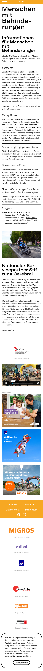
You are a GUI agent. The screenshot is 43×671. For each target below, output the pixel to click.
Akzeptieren (21, 662)
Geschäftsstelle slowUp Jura (17, 215)
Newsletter (29, 504)
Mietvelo (33, 202)
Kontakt (12, 504)
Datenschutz (12, 509)
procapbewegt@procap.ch (16, 223)
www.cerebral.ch (9, 330)
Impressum (31, 509)
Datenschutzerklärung (22, 656)
